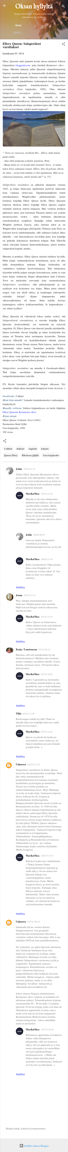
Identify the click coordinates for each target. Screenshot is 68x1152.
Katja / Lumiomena (26, 649)
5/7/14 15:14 (46, 616)
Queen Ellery (11, 455)
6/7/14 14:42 (46, 731)
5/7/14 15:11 (29, 595)
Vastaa (20, 587)
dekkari (20, 448)
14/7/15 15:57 (33, 764)
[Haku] (63, 7)
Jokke (19, 469)
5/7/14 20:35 (44, 649)
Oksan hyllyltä (34, 7)
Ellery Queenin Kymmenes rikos (19, 412)
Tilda (18, 713)
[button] (63, 44)
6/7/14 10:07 (46, 674)
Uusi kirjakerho (51, 455)
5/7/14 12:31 (29, 468)
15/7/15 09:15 (33, 921)
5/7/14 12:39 (46, 493)
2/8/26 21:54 (46, 559)
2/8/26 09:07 (39, 534)
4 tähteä (8, 448)
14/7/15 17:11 (47, 855)
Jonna (19, 595)
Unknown (21, 764)
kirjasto (45, 448)
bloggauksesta (23, 65)
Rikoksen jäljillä (30, 455)
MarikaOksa (32, 493)
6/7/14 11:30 (28, 713)
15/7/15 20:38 (47, 1029)
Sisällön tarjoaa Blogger (36, 1145)
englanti (33, 448)
